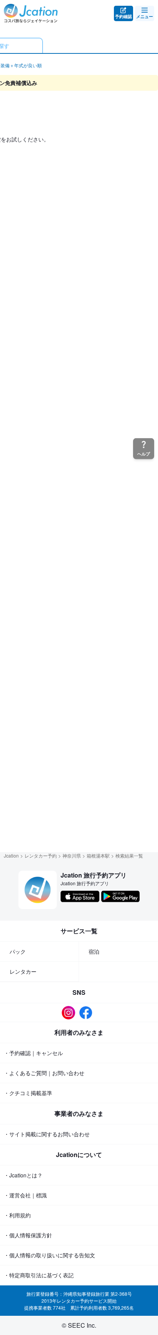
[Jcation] (31, 13)
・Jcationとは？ (23, 1175)
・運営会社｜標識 (25, 1195)
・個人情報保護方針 (28, 1235)
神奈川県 (72, 855)
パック (18, 951)
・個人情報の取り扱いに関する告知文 (49, 1255)
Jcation (11, 855)
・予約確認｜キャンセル (33, 1053)
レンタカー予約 (41, 855)
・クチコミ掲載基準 (28, 1093)
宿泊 (94, 951)
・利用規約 (17, 1215)
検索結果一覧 (129, 855)
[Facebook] (87, 1012)
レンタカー (23, 971)
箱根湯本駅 (98, 855)
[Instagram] (70, 1012)
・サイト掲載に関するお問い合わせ (47, 1134)
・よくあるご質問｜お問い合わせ (44, 1073)
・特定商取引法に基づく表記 (39, 1275)
